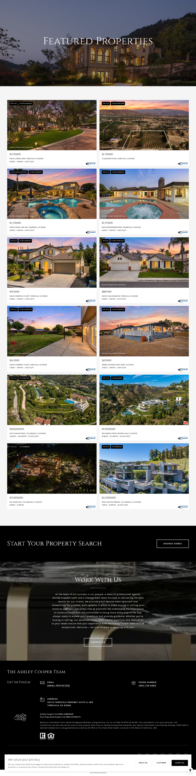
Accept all (179, 763)
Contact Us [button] (98, 642)
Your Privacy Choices (98, 773)
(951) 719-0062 (147, 685)
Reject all (143, 763)
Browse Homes (173, 543)
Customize (161, 763)
